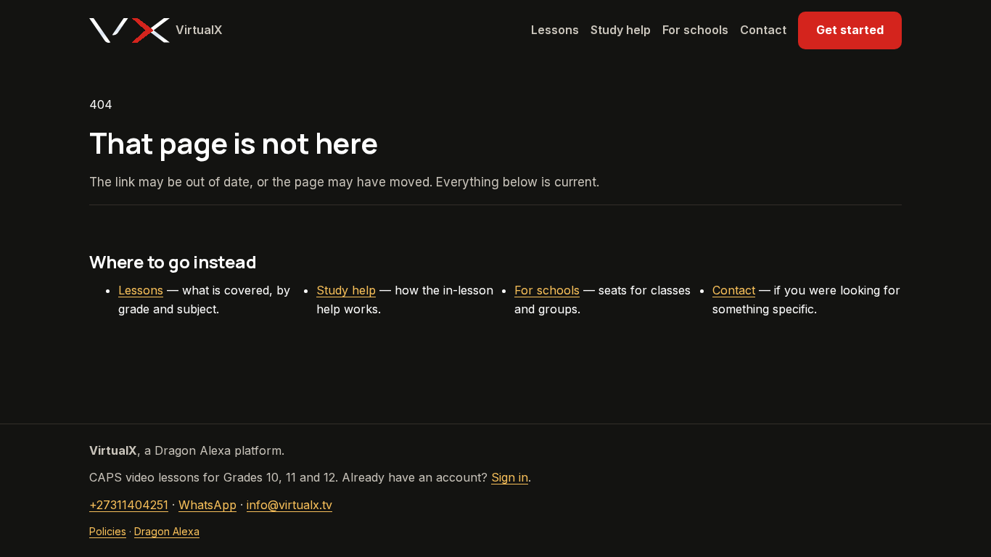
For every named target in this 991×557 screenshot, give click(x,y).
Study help (621, 29)
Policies (107, 531)
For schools (695, 29)
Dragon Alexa (167, 531)
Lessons (555, 29)
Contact (763, 29)
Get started (850, 29)
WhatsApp (207, 505)
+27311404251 (128, 505)
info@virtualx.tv (289, 505)
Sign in (509, 477)
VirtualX (199, 29)
